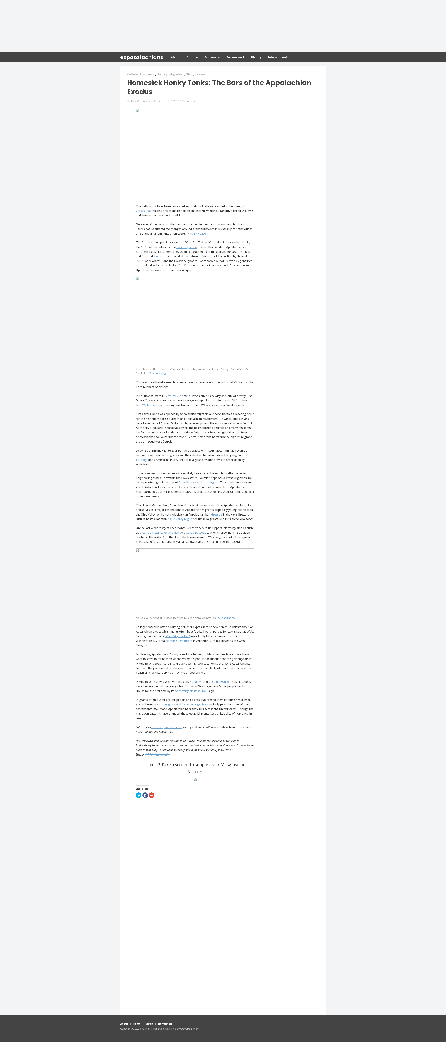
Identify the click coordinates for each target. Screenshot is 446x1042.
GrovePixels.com (189, 1028)
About (175, 57)
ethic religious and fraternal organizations (184, 704)
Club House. (221, 682)
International (277, 57)
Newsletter (165, 1023)
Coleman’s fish (169, 532)
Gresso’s (216, 514)
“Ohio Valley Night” (180, 519)
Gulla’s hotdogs (196, 532)
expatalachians (141, 57)
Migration (176, 74)
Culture (192, 57)
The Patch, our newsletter (166, 727)
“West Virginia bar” (177, 636)
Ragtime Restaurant (179, 641)
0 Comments (187, 101)
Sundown (196, 682)
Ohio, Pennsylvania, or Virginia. (199, 482)
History (256, 57)
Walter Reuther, (152, 405)
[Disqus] (195, 854)
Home (137, 1023)
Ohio (189, 74)
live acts (158, 256)
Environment (235, 57)
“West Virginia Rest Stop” (191, 691)
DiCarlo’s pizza (149, 532)
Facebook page (158, 373)
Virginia (200, 74)
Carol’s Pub (143, 211)
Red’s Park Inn (173, 396)
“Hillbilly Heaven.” (197, 233)
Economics (212, 57)
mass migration (186, 247)
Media (149, 1023)
